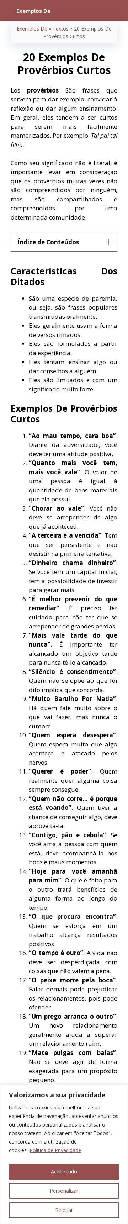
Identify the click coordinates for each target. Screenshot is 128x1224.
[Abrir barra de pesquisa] (117, 10)
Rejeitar (64, 1210)
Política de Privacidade (55, 1150)
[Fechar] (120, 1090)
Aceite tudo (64, 1171)
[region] (64, 1154)
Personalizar (64, 1190)
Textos (61, 28)
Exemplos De (32, 28)
